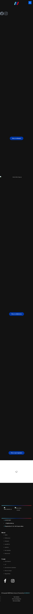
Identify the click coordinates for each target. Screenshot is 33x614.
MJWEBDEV (27, 593)
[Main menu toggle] (29, 2)
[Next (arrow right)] (7, 613)
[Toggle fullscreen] (7, 610)
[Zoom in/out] (2, 610)
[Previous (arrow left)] (2, 613)
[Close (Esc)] (17, 610)
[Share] (12, 610)
